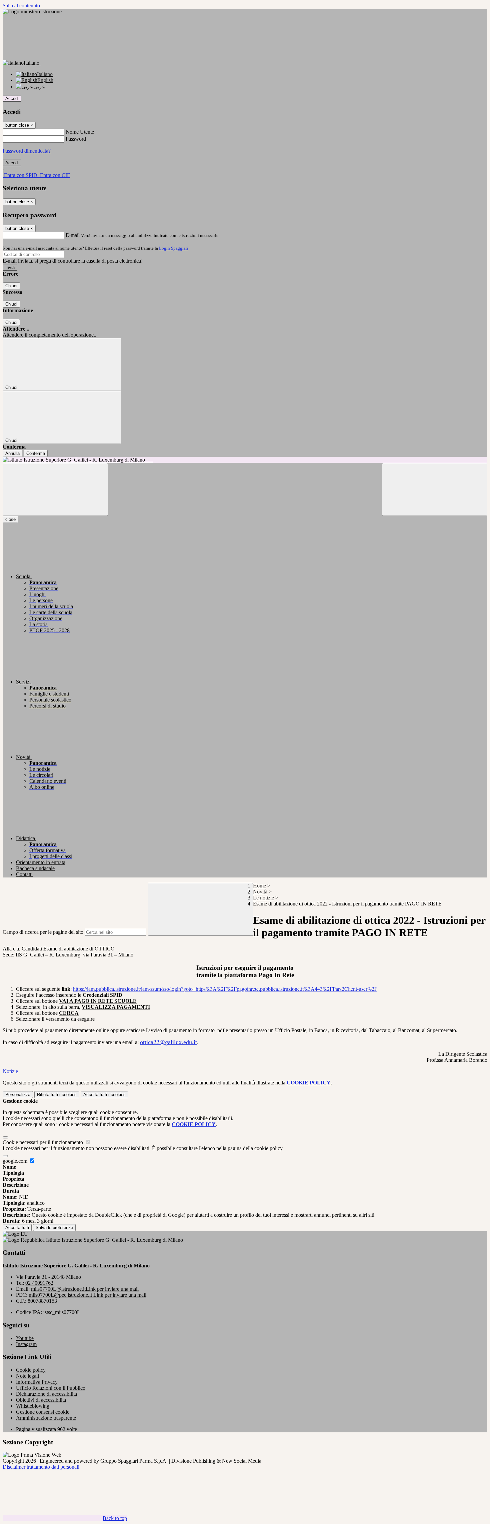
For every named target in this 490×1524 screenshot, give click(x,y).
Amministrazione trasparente (46, 1418)
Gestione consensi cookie (42, 1412)
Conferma (35, 453)
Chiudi (11, 285)
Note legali (27, 1376)
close (10, 519)
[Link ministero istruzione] (32, 11)
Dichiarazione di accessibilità (46, 1394)
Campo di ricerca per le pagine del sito (43, 932)
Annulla (12, 453)
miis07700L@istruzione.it (85, 1289)
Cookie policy (31, 1370)
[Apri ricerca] (434, 489)
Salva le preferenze (54, 1227)
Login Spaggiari (173, 248)
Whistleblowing (32, 1406)
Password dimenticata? (27, 151)
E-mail (73, 235)
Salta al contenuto (21, 5)
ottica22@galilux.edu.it (168, 1042)
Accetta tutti (104, 1094)
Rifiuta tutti (57, 1094)
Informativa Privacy (37, 1382)
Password (76, 139)
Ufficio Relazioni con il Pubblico (50, 1388)
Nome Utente (80, 132)
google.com (16, 1161)
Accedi (12, 98)
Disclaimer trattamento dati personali (41, 1467)
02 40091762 (39, 1283)
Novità (260, 891)
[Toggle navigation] (55, 489)
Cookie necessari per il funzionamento (43, 1142)
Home (259, 885)
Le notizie (263, 897)
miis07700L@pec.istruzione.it (87, 1295)
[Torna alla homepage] (245, 460)
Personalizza (17, 1094)
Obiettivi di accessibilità (41, 1400)
